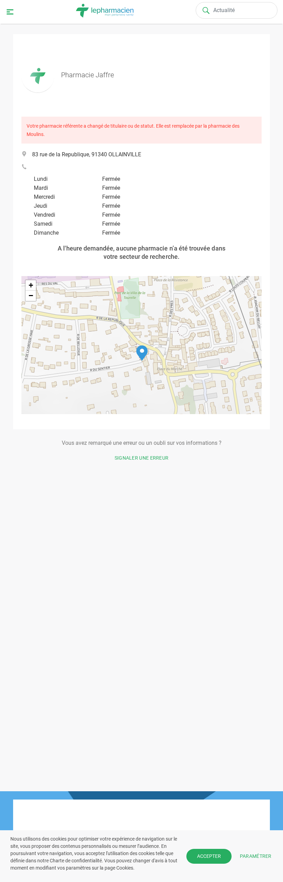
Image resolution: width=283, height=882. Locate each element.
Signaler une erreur (142, 458)
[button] (142, 353)
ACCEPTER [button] (209, 856)
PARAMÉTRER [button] (256, 856)
